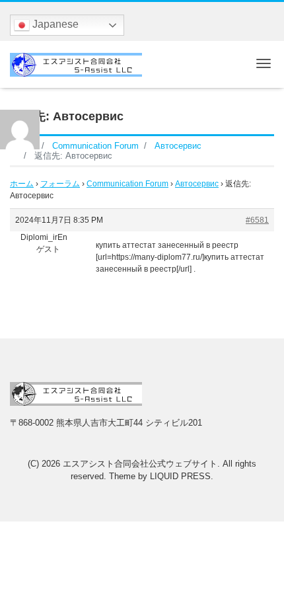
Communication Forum (127, 183)
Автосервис (197, 183)
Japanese (54, 24)
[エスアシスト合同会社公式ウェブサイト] (76, 63)
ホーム (22, 183)
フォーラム (60, 183)
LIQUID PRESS (180, 476)
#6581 (257, 220)
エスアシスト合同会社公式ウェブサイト (140, 464)
